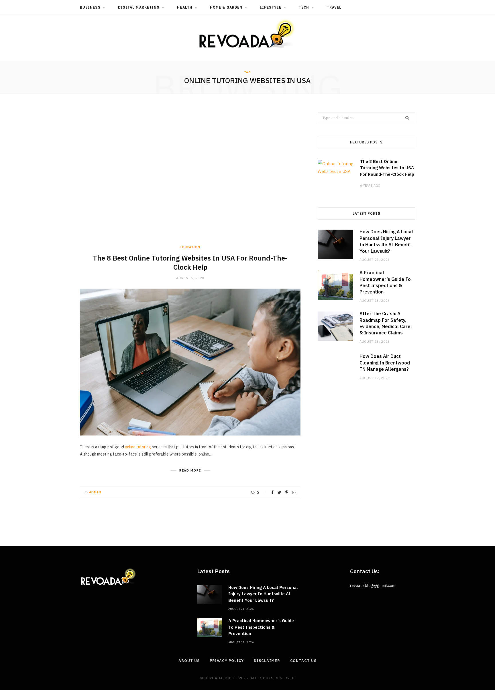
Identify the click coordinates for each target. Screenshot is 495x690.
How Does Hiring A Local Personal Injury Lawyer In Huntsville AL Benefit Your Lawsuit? (263, 594)
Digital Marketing (139, 7)
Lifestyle (270, 7)
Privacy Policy (227, 660)
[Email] (294, 492)
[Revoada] (247, 33)
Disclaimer (267, 660)
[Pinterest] (286, 492)
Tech (304, 7)
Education (190, 247)
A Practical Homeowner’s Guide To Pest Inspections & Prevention (261, 627)
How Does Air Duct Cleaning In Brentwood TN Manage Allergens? (385, 362)
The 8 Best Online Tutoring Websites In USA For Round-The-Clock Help (190, 262)
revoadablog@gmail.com (372, 585)
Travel (334, 7)
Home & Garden (226, 7)
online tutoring (138, 447)
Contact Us (303, 660)
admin (95, 492)
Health (184, 7)
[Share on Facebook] (272, 492)
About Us (188, 660)
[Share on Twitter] (279, 492)
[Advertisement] (190, 179)
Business (90, 7)
